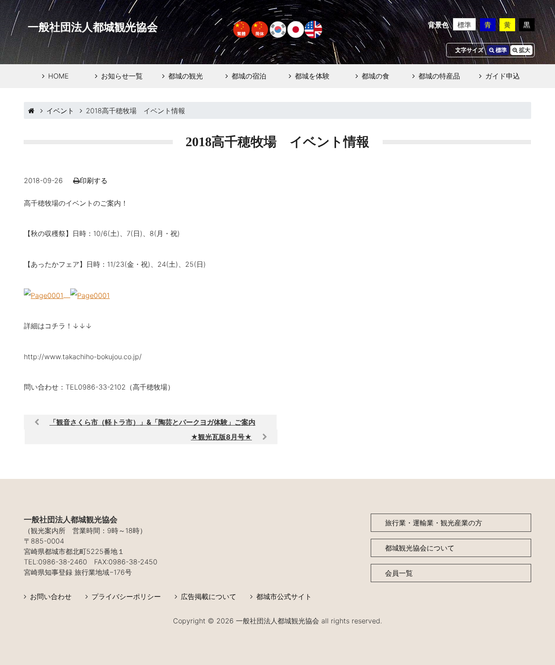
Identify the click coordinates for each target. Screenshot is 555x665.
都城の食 (375, 76)
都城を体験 (312, 76)
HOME (58, 76)
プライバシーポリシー (126, 596)
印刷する (94, 180)
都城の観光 (185, 76)
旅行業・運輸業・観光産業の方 (433, 522)
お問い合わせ (51, 596)
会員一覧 (399, 573)
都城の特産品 (439, 76)
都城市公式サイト (284, 596)
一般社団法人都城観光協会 (93, 27)
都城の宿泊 (249, 76)
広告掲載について (208, 596)
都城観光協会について (419, 548)
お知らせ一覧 (122, 76)
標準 (464, 24)
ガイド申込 (502, 76)
